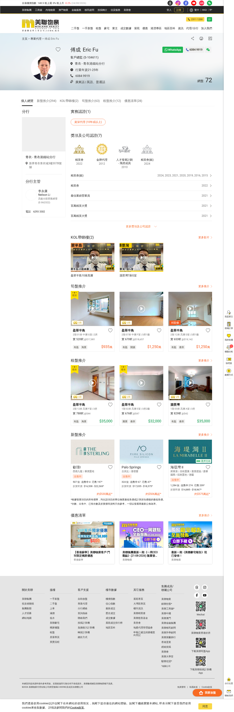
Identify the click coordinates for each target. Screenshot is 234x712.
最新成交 (110, 608)
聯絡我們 (82, 618)
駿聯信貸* (166, 661)
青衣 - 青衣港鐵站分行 (90, 63)
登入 (169, 10)
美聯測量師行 (168, 637)
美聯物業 (166, 599)
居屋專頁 (54, 637)
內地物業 (50, 10)
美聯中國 (166, 613)
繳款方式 (82, 637)
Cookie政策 (77, 707)
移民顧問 (89, 10)
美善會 (137, 622)
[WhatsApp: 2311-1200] (209, 19)
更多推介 (203, 286)
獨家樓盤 (54, 627)
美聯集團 (27, 10)
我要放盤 (210, 692)
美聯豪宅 (54, 622)
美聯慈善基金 (140, 618)
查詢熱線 (82, 613)
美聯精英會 (139, 613)
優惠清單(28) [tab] (133, 101)
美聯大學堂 (167, 656)
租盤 (52, 632)
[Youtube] (205, 595)
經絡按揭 (166, 647)
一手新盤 (54, 598)
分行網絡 (82, 608)
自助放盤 (82, 598)
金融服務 (76, 10)
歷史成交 (110, 613)
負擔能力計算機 (86, 627)
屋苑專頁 (138, 598)
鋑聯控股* (166, 603)
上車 (52, 608)
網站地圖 (27, 618)
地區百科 (110, 627)
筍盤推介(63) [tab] (91, 101)
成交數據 (110, 618)
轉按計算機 (84, 632)
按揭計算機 (84, 622)
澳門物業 (63, 10)
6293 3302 (39, 211)
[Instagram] (205, 587)
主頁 (24, 38)
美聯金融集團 (168, 623)
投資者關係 (28, 603)
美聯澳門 (166, 618)
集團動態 (27, 608)
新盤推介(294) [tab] (46, 101)
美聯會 (127, 10)
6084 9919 (82, 76)
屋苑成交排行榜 (114, 622)
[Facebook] (197, 595)
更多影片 (203, 237)
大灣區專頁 (139, 603)
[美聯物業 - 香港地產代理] (40, 25)
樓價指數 (110, 598)
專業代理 (35, 38)
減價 (52, 613)
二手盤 (53, 603)
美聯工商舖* (167, 608)
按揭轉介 (102, 10)
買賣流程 (54, 642)
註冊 (178, 10)
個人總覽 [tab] (27, 101)
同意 (205, 706)
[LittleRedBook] (200, 624)
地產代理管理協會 (143, 627)
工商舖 (38, 10)
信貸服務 (115, 10)
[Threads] (197, 587)
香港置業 (166, 642)
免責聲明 (181, 687)
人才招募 (27, 613)
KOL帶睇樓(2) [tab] (69, 101)
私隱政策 (193, 687)
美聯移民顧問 (168, 627)
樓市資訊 (138, 608)
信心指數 (110, 603)
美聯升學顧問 (168, 632)
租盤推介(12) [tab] (112, 101)
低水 (52, 618)
